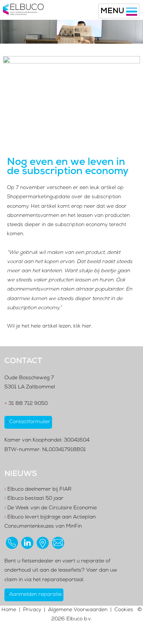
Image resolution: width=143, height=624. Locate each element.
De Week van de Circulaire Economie (50, 508)
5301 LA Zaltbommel (29, 387)
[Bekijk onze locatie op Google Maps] (42, 542)
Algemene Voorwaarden (77, 610)
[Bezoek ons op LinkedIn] (27, 542)
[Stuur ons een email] (58, 542)
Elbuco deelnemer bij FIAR (38, 489)
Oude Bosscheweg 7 (29, 378)
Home (8, 610)
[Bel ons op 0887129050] (12, 542)
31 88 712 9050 (26, 403)
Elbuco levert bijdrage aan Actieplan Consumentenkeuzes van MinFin (50, 522)
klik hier (82, 326)
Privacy (32, 610)
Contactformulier (28, 422)
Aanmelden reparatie (34, 594)
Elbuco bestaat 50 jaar (33, 498)
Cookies (123, 610)
